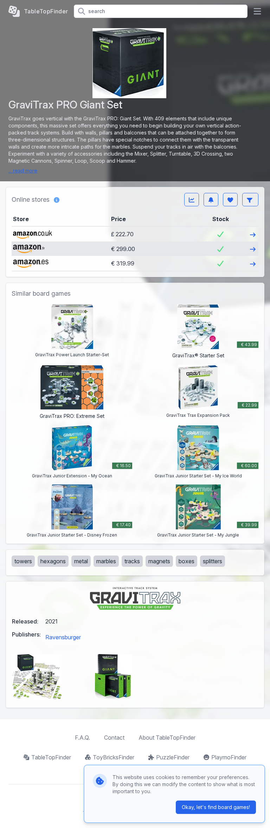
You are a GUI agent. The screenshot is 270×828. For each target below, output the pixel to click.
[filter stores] (250, 199)
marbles (106, 561)
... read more (22, 171)
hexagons (53, 561)
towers (23, 561)
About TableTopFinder (167, 737)
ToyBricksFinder (113, 757)
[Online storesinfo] (57, 199)
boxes (186, 561)
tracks (132, 561)
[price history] (191, 199)
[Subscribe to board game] (211, 199)
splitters (212, 561)
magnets (159, 561)
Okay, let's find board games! (216, 807)
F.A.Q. (82, 737)
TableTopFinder (51, 757)
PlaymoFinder (228, 757)
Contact (114, 737)
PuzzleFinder (172, 757)
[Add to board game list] (230, 199)
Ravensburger (63, 637)
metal (81, 561)
